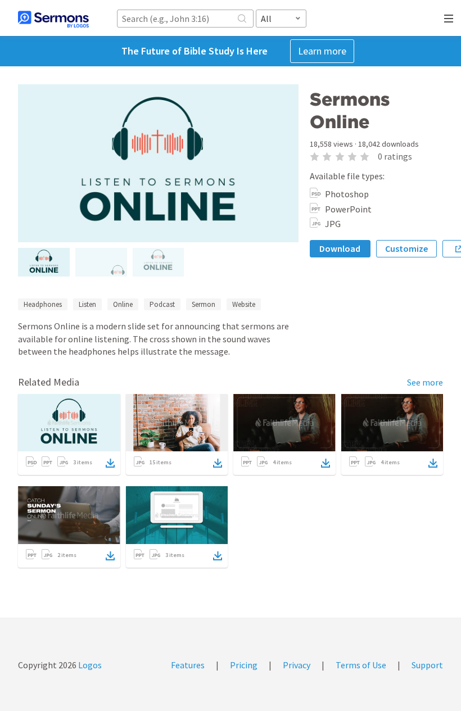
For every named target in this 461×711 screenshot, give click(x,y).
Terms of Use (361, 665)
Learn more (322, 50)
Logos (89, 665)
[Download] (110, 463)
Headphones (43, 304)
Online (123, 304)
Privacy (296, 665)
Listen (87, 304)
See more (425, 382)
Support (427, 665)
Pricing (243, 665)
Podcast (162, 304)
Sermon (203, 304)
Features (188, 665)
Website (243, 304)
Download (339, 248)
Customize (406, 248)
